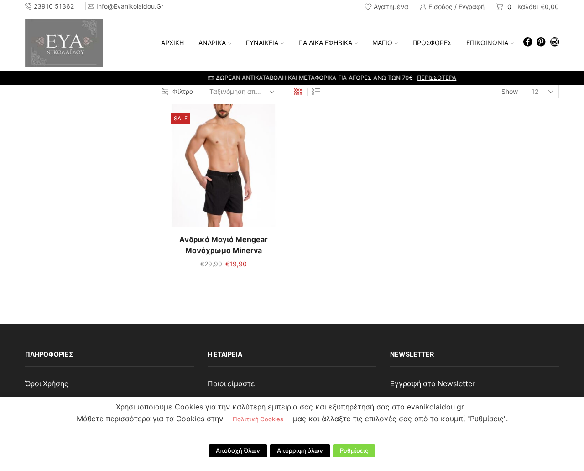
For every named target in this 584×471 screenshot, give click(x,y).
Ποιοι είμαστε (231, 383)
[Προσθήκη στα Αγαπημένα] (205, 169)
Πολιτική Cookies (258, 419)
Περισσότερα (396, 77)
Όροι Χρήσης (46, 383)
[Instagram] (554, 42)
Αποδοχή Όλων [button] (238, 450)
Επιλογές (223, 169)
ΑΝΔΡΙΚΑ (212, 43)
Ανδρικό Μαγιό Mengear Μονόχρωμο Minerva (223, 245)
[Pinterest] (541, 42)
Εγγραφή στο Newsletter (432, 383)
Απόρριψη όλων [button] (300, 450)
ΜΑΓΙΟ (382, 43)
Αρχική (172, 43)
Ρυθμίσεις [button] (354, 450)
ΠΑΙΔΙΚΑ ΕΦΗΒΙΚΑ (325, 43)
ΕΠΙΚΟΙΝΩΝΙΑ (487, 43)
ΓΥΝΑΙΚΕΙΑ (262, 43)
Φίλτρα (182, 91)
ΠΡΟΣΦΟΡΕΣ (432, 43)
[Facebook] (527, 42)
